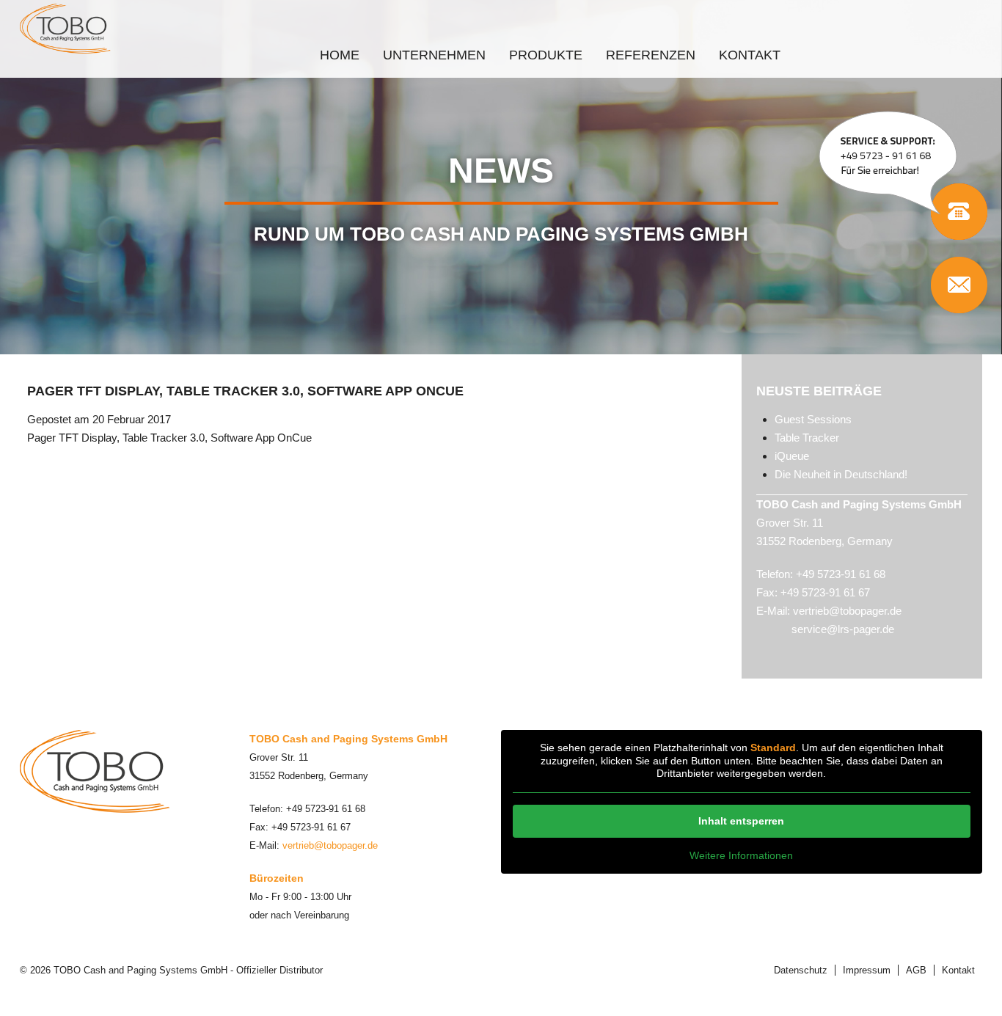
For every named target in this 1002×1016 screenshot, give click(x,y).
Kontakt (749, 55)
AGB (916, 970)
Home (339, 55)
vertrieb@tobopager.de (847, 610)
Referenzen (650, 55)
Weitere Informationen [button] (741, 855)
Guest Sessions (813, 419)
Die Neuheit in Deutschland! (841, 474)
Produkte (545, 55)
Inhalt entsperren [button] (741, 821)
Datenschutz (800, 970)
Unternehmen (434, 55)
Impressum (867, 970)
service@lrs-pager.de (842, 629)
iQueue (792, 456)
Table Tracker (807, 437)
